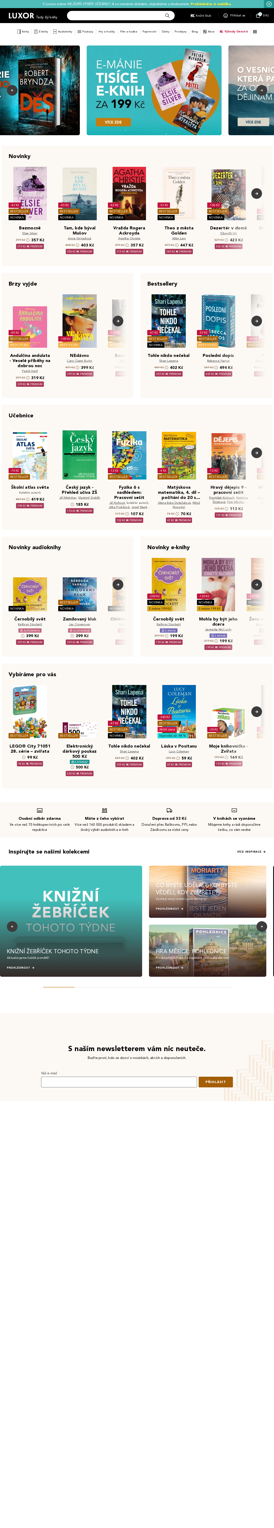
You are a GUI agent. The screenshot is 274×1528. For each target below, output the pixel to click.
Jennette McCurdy (218, 629)
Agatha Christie (129, 238)
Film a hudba (128, 31)
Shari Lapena (168, 361)
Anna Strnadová (79, 238)
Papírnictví (149, 31)
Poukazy (87, 31)
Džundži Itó (228, 233)
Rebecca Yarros (218, 361)
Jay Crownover (79, 624)
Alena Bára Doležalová (174, 503)
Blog (195, 31)
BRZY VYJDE (19, 345)
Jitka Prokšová (119, 507)
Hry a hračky (107, 31)
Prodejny (180, 31)
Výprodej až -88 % (172, 736)
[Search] (167, 15)
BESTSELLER (19, 211)
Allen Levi (179, 238)
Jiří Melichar (67, 498)
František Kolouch (221, 498)
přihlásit (216, 1082)
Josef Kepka (140, 507)
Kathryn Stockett (30, 624)
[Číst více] (154, 90)
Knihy (25, 31)
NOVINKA (17, 217)
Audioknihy (65, 31)
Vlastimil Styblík (89, 498)
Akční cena (167, 729)
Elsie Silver (29, 233)
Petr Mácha (235, 502)
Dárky (165, 31)
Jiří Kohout (117, 503)
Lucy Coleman (179, 751)
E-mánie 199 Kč (160, 608)
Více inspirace (249, 851)
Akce (211, 31)
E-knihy (43, 31)
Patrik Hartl (30, 371)
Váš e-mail (49, 1073)
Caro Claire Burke (79, 361)
